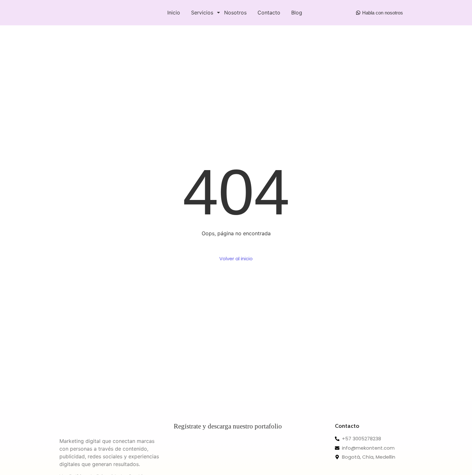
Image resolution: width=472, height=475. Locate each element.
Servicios (202, 12)
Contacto (269, 12)
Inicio (173, 12)
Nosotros (235, 12)
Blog (296, 12)
